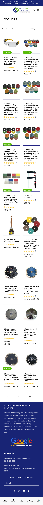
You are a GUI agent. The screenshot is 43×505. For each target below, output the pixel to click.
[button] (4, 10)
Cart (21, 502)
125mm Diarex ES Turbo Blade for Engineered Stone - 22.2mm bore (11, 289)
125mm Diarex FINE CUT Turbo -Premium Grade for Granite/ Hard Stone (31, 290)
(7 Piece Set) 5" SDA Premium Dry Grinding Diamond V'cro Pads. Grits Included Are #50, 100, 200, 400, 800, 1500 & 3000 (31, 109)
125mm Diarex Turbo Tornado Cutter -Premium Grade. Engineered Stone (11, 377)
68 (30, 397)
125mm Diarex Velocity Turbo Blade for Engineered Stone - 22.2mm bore (31, 377)
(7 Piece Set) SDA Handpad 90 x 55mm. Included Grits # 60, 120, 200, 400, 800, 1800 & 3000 (11, 200)
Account (30, 502)
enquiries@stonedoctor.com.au (17, 458)
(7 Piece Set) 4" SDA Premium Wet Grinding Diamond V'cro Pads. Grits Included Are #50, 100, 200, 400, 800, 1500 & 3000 (11, 109)
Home (5, 502)
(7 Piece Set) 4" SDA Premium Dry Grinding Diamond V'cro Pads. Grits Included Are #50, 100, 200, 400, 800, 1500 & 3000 (31, 63)
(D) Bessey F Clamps (29, 196)
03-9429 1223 (9, 461)
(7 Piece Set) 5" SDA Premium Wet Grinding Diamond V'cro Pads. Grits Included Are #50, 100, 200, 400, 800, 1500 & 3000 (11, 155)
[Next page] (35, 396)
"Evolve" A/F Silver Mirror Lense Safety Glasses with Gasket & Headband (11, 61)
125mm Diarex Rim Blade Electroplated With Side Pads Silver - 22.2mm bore (31, 333)
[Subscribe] (36, 483)
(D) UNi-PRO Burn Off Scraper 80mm (11, 241)
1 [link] (7, 397)
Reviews (13, 502)
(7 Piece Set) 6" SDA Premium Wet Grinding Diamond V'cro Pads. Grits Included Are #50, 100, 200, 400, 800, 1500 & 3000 (31, 155)
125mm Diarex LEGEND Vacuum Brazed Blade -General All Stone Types (11, 332)
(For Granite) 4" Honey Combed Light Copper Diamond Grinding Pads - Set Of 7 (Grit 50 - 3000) (31, 244)
